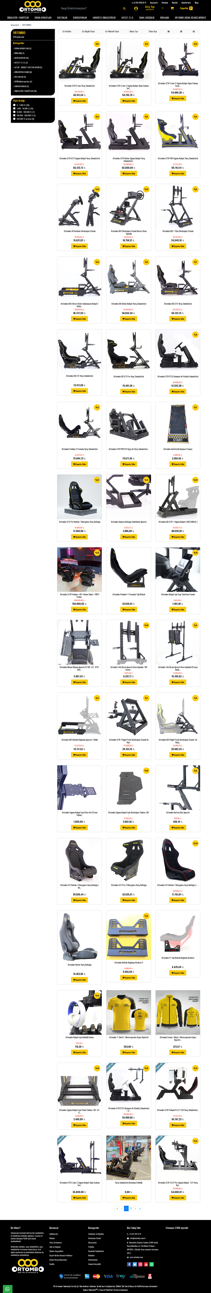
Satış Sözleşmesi (56, 1242)
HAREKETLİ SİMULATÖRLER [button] (104, 17)
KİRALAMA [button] (164, 17)
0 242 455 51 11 (135, 1234)
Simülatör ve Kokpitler (96, 1234)
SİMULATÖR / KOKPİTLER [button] (18, 17)
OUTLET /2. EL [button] (127, 17)
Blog (196, 2)
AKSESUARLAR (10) (21, 57)
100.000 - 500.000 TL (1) (26, 115)
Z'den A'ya (153, 31)
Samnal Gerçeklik (94, 1264)
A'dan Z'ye (134, 31)
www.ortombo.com (136, 1257)
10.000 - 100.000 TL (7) (25, 111)
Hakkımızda (54, 1234)
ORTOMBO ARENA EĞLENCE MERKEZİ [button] (190, 17)
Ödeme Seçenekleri (56, 1251)
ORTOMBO (26, 24)
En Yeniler (67, 31)
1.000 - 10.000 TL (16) (25, 108)
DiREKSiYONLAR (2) (21, 86)
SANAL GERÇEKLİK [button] (146, 17)
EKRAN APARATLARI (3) (22, 48)
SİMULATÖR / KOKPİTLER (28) (25, 90)
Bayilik (175, 2)
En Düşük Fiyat (88, 31)
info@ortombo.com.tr (138, 1238)
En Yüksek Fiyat (112, 31)
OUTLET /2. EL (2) (21, 62)
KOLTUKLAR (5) (20, 76)
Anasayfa (154, 2)
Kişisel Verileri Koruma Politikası (61, 1255)
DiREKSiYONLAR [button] (80, 17)
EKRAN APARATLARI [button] (43, 17)
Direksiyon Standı (94, 1238)
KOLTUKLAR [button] (62, 17)
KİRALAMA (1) (19, 53)
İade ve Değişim (55, 1247)
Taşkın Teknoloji (90, 1290)
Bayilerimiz (186, 2)
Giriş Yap (150, 7)
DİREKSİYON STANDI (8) (23, 71)
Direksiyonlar (93, 1259)
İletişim (165, 2)
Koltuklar (91, 1255)
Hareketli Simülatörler (96, 1251)
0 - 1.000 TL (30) (23, 104)
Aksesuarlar (92, 1242)
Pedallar (91, 1247)
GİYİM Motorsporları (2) (23, 81)
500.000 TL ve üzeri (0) (25, 118)
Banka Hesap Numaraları (58, 1259)
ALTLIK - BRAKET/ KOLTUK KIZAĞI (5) (28, 67)
